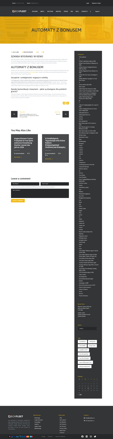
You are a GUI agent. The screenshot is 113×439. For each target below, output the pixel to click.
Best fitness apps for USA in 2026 (87, 131)
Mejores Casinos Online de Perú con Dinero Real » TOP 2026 (84, 308)
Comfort (81, 160)
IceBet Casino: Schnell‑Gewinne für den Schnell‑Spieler (84, 314)
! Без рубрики (82, 57)
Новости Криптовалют (85, 287)
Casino (80, 145)
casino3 (81, 152)
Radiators (81, 221)
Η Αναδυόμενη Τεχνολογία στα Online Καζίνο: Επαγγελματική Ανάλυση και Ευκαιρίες (55, 142)
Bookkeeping (82, 141)
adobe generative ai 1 (84, 114)
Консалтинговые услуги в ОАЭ (87, 285)
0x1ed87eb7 (82, 341)
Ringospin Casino (83, 236)
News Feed (62, 430)
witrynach (32, 72)
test (80, 246)
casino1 (81, 147)
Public (80, 219)
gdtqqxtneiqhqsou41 (84, 366)
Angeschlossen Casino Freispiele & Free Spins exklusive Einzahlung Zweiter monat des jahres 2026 (23, 142)
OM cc (80, 206)
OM (80, 204)
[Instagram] (90, 436)
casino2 (81, 150)
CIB (80, 158)
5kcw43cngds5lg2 (83, 354)
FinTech (81, 173)
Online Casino (82, 208)
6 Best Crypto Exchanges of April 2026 (88, 91)
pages (80, 210)
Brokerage (37, 418)
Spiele (80, 244)
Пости (80, 291)
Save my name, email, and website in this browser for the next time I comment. (34, 187)
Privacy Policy (63, 428)
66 (79, 100)
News (80, 202)
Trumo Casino (82, 274)
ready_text (82, 225)
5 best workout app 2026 (85, 84)
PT (79, 217)
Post (80, 212)
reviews (81, 229)
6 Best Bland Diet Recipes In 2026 (87, 89)
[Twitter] (95, 436)
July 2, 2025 (16, 52)
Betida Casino (82, 135)
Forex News (82, 175)
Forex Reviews (82, 177)
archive (81, 117)
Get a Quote (63, 420)
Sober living (82, 242)
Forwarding (37, 422)
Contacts (62, 432)
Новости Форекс (83, 289)
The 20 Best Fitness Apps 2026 (86, 258)
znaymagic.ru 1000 (83, 283)
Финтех (81, 293)
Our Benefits (63, 422)
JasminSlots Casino (84, 187)
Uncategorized (28, 52)
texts (80, 248)
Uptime (81, 281)
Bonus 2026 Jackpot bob (85, 362)
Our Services (63, 426)
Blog (80, 139)
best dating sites (83, 121)
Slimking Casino (83, 238)
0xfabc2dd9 (92, 345)
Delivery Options (83, 168)
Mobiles (81, 191)
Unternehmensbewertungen (86, 278)
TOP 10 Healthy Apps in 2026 (86, 272)
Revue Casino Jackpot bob (85, 231)
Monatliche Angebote (84, 193)
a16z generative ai (83, 112)
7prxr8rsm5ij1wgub (84, 358)
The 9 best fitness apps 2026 (86, 260)
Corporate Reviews (84, 166)
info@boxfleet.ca (34, 3)
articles (81, 119)
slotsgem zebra (83, 240)
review (80, 227)
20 (88, 388)
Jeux (80, 189)
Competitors (82, 162)
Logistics (36, 424)
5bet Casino (82, 86)
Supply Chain (37, 426)
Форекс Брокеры (83, 295)
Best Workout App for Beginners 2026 (88, 133)
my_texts (81, 196)
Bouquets (81, 143)
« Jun (80, 394)
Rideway (81, 233)
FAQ (61, 418)
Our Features (63, 424)
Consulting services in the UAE (86, 164)
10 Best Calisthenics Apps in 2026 (87, 61)
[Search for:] (87, 328)
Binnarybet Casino (83, 137)
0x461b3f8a (92, 341)
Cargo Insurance (38, 420)
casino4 (81, 154)
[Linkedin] (86, 436)
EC (79, 171)
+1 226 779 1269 (20, 3)
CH (80, 156)
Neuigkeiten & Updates (85, 198)
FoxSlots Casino (83, 183)
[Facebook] (82, 436)
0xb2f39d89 (82, 345)
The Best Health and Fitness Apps (87, 262)
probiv (80, 215)
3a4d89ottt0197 (83, 350)
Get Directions (89, 420)
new (80, 200)
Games (80, 185)
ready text (81, 223)
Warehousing (37, 428)
